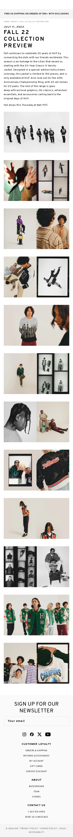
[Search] (44, 4)
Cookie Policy (48, 828)
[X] (39, 734)
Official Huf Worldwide (12, 4)
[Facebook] (32, 734)
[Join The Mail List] (62, 721)
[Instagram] (24, 734)
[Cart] (59, 4)
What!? (14, 22)
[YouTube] (47, 734)
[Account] (52, 4)
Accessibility (37, 832)
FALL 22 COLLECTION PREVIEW (34, 22)
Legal (62, 828)
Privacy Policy (29, 828)
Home (6, 22)
